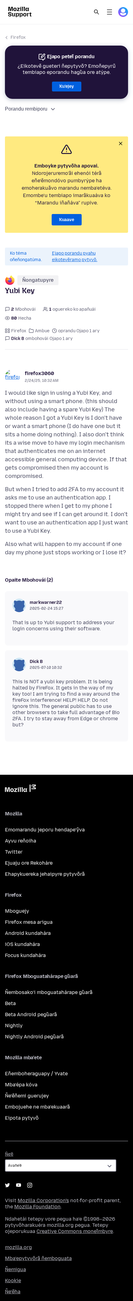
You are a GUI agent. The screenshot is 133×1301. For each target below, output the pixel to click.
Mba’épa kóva (21, 1085)
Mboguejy (17, 911)
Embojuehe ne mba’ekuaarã (37, 1107)
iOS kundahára (22, 944)
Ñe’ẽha (12, 1292)
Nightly (14, 1025)
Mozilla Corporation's (43, 1200)
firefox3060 (39, 373)
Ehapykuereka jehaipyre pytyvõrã (45, 874)
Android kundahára (28, 933)
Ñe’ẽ (9, 1154)
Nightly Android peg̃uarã (34, 1037)
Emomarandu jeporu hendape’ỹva (45, 830)
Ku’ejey (66, 86)
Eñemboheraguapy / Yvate (36, 1074)
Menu (109, 12)
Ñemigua (15, 1269)
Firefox (18, 37)
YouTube (18, 1185)
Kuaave (66, 219)
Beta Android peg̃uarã (31, 1014)
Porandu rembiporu (26, 108)
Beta (10, 1003)
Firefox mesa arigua (29, 922)
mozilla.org (18, 1247)
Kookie (13, 1280)
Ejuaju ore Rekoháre (29, 863)
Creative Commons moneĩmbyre (74, 1231)
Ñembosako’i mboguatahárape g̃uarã (48, 992)
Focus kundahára (25, 955)
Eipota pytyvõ (22, 1118)
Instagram (29, 1185)
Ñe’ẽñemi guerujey (27, 1096)
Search (96, 12)
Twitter (14, 852)
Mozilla (20, 789)
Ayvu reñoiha (20, 841)
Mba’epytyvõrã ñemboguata (38, 1258)
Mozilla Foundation (37, 1207)
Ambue (42, 330)
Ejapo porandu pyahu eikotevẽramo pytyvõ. (74, 256)
